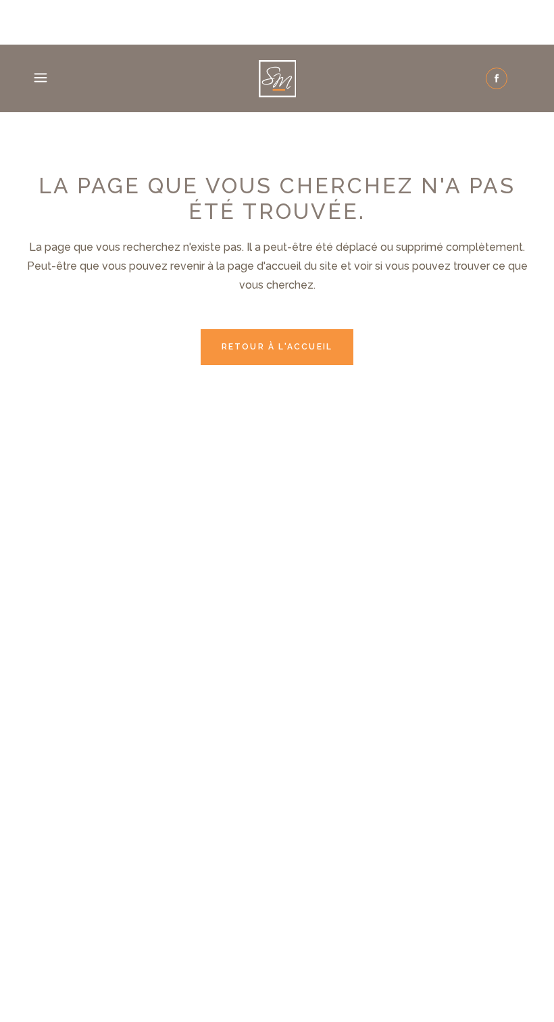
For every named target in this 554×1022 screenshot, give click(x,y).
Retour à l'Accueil (277, 346)
